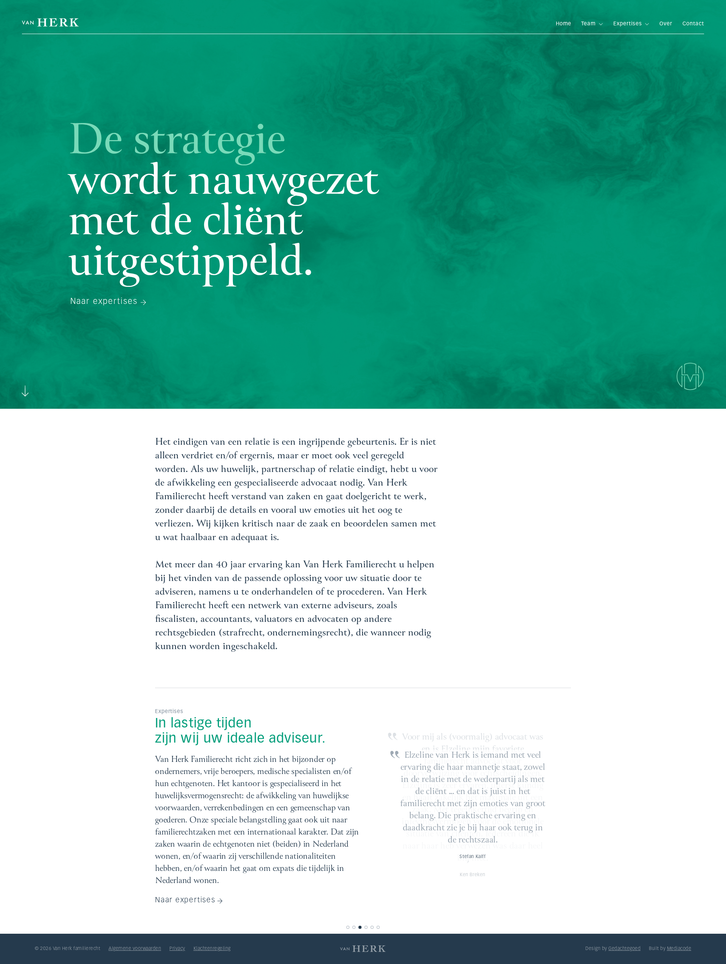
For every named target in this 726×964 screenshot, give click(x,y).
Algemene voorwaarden (135, 949)
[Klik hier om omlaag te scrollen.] (25, 386)
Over (665, 24)
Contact (693, 24)
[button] (347, 927)
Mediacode (679, 949)
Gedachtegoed (624, 949)
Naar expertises (104, 302)
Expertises (631, 24)
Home (563, 24)
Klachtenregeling (212, 949)
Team (592, 24)
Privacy (177, 949)
